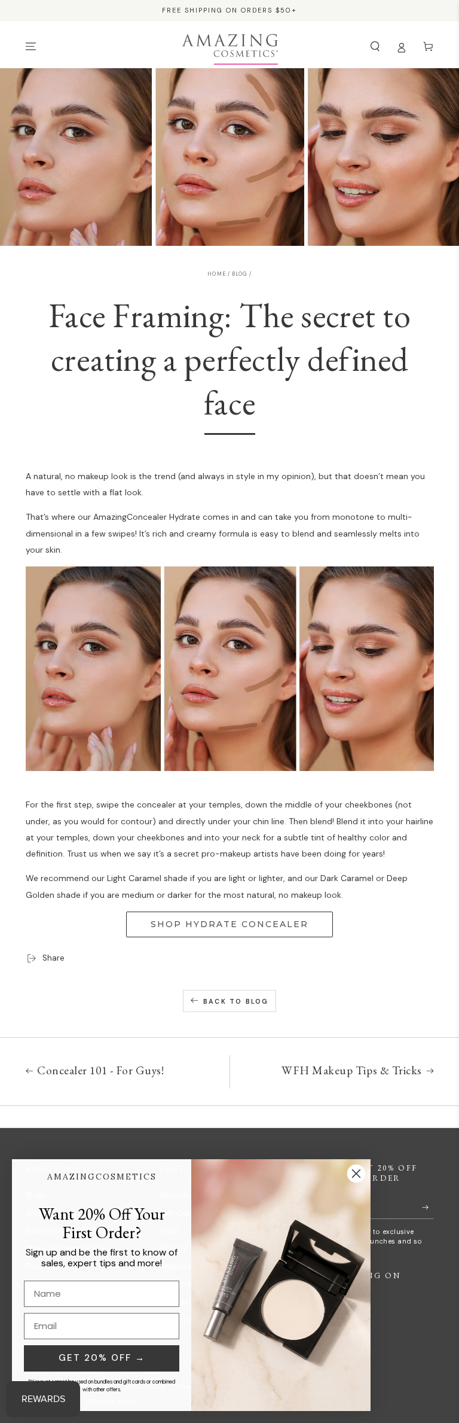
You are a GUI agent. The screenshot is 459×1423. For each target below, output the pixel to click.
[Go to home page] (229, 47)
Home (216, 274)
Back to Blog (235, 1001)
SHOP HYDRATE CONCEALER (229, 924)
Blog (239, 274)
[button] (375, 46)
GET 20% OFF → (102, 1358)
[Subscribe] (428, 1207)
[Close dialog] (356, 1173)
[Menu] (31, 46)
